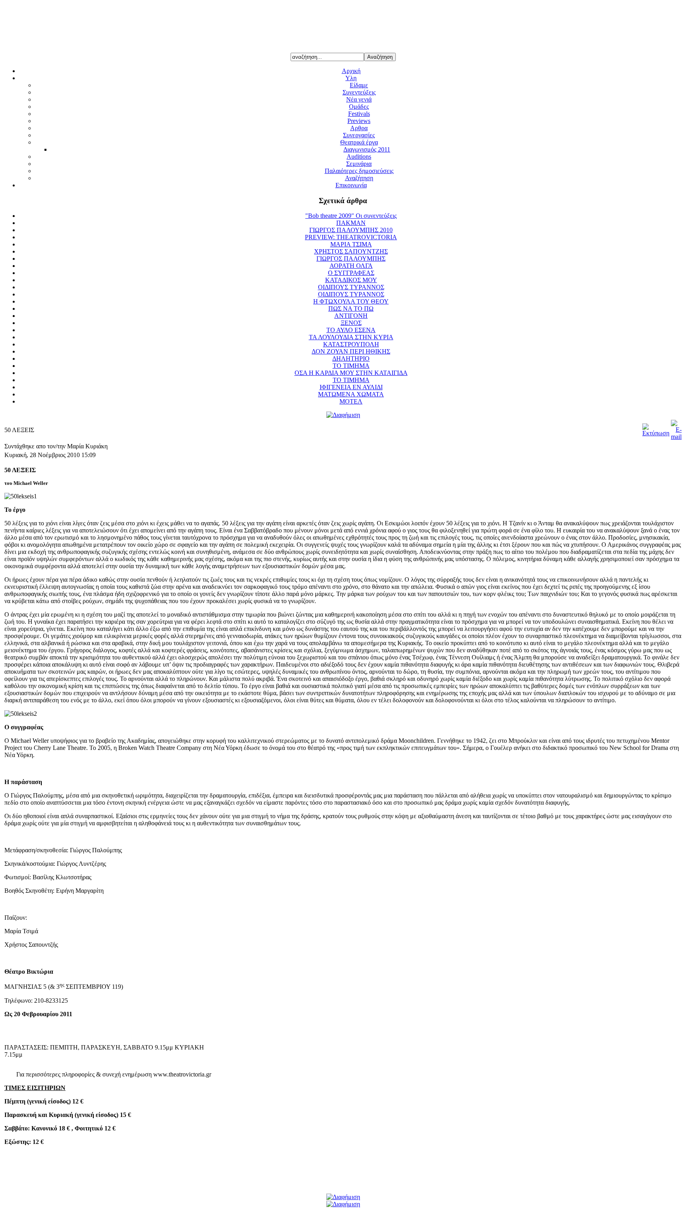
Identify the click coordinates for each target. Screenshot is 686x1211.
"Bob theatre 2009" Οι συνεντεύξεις (351, 215)
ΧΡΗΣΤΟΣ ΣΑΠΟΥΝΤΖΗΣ (351, 251)
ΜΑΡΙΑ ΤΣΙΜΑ (351, 244)
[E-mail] (676, 436)
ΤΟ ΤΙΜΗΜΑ (351, 365)
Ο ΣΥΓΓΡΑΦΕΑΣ (351, 272)
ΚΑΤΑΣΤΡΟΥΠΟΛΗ (351, 344)
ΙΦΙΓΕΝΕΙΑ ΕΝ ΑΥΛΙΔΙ (351, 387)
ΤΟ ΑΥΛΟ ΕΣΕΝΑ (351, 330)
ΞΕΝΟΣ (351, 322)
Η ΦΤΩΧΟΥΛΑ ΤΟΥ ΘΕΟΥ (351, 301)
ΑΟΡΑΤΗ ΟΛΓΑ (351, 265)
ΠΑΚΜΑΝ (351, 222)
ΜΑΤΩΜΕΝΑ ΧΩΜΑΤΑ (351, 394)
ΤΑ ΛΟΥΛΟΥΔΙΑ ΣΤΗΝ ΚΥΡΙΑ (351, 337)
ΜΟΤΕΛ (350, 401)
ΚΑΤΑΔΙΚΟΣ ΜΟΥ (351, 280)
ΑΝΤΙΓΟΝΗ (351, 315)
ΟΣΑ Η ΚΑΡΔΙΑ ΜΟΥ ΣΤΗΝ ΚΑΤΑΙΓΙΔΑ (351, 372)
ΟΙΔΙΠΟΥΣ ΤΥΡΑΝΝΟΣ (351, 287)
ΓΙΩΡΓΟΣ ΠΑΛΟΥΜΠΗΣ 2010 (351, 230)
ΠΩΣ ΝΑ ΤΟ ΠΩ (351, 308)
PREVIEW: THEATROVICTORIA (351, 237)
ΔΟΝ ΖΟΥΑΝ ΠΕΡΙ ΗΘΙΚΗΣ (351, 351)
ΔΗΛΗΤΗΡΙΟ (351, 358)
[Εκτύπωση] (655, 433)
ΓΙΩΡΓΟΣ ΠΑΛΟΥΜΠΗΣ (350, 258)
